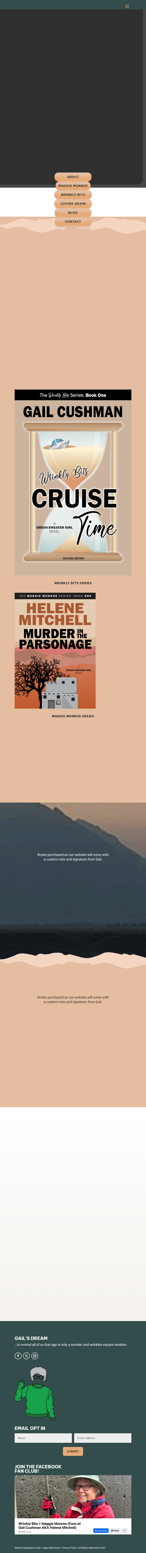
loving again (73, 203)
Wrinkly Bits (73, 195)
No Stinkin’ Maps (87, 1237)
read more (67, 1207)
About (73, 177)
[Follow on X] (26, 1355)
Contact (73, 221)
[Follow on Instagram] (34, 1355)
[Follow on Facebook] (18, 1355)
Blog (73, 213)
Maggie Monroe (73, 186)
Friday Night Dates (91, 1165)
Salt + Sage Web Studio (48, 1548)
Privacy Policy (69, 1548)
